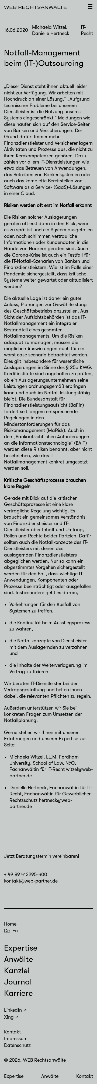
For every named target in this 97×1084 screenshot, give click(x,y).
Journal (18, 981)
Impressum (15, 1038)
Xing (9, 1017)
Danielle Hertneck (28, 787)
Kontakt (84, 1076)
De (7, 930)
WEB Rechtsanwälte (35, 7)
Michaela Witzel (26, 757)
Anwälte (49, 1076)
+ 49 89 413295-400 (25, 874)
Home (10, 924)
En (15, 930)
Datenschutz (17, 1045)
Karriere (18, 993)
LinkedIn (13, 1010)
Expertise (13, 1076)
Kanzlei (17, 970)
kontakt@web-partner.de (31, 881)
